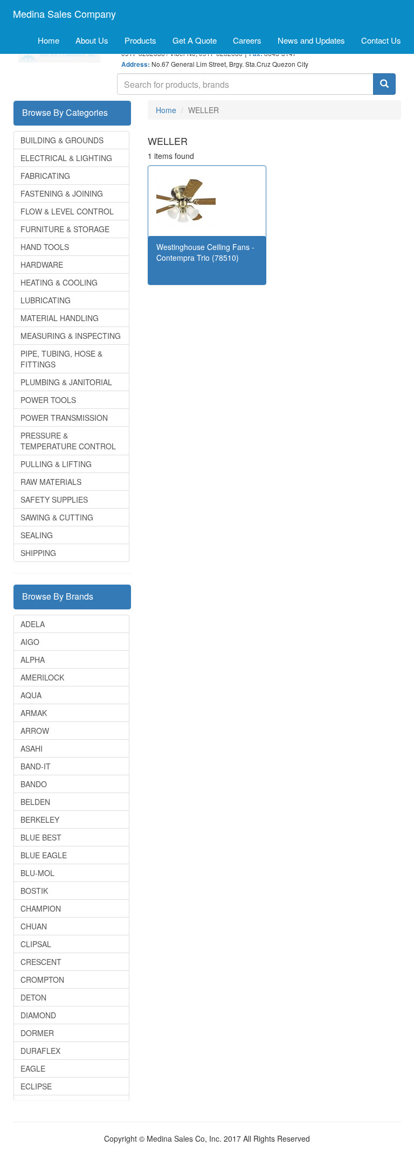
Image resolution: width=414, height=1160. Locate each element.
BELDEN (35, 801)
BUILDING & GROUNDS (62, 140)
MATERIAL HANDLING (59, 317)
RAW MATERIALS (50, 481)
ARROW (34, 730)
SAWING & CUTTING (56, 517)
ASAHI (31, 748)
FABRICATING (45, 175)
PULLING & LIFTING (56, 464)
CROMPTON (42, 979)
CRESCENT (40, 961)
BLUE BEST (40, 837)
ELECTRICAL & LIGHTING (66, 157)
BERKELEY (39, 819)
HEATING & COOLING (59, 282)
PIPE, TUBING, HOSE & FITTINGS (61, 359)
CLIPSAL (35, 944)
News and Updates (311, 40)
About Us (91, 40)
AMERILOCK (42, 677)
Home (48, 40)
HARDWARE (41, 264)
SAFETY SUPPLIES (54, 499)
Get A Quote (194, 40)
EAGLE (32, 1068)
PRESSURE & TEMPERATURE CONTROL (68, 441)
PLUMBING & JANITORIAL (66, 382)
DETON (33, 997)
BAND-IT (35, 766)
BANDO (33, 784)
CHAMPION (40, 908)
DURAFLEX (40, 1050)
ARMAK (33, 712)
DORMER (37, 1032)
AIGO (29, 641)
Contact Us (381, 40)
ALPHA (32, 659)
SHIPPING (38, 552)
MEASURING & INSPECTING (70, 335)
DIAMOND (38, 1015)
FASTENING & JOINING (61, 193)
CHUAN (33, 926)
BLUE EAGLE (43, 855)
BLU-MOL (37, 872)
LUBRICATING (45, 300)
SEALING (36, 535)
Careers (247, 40)
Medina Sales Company (64, 13)
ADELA (32, 624)
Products (140, 40)
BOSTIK (34, 890)
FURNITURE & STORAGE (64, 229)
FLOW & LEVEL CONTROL (67, 211)
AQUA (31, 695)
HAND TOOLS (44, 246)
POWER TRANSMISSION (64, 417)
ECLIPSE (36, 1086)
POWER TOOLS (48, 399)
